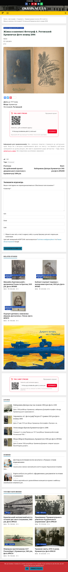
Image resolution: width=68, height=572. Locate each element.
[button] (3, 13)
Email (5, 220)
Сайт (5, 227)
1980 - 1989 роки (41, 512)
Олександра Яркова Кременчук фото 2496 (30, 428)
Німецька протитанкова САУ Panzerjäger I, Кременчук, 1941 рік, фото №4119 (18, 551)
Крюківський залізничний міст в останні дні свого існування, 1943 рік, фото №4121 (18, 519)
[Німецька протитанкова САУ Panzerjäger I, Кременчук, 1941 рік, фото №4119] (18, 537)
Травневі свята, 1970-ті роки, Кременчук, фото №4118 (47, 550)
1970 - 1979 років (41, 544)
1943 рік (7, 512)
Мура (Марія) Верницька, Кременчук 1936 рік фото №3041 (37, 439)
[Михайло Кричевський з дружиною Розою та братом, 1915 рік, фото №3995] (18, 270)
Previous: (14, 170)
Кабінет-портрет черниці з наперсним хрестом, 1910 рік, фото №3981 (49, 284)
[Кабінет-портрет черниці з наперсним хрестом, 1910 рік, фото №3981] (49, 270)
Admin (5, 39)
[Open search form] (65, 13)
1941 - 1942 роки (9, 544)
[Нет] (66, 567)
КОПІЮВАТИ (52, 131)
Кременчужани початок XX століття (13, 28)
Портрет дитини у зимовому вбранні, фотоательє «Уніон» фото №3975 (18, 316)
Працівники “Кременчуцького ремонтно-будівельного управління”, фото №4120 (48, 519)
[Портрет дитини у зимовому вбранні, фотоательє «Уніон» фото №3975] (18, 301)
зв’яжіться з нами (10, 151)
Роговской (11, 162)
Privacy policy (36, 568)
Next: (49, 168)
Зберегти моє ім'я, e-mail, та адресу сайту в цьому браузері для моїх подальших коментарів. (31, 235)
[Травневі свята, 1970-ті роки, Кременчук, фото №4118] (49, 537)
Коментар (7, 188)
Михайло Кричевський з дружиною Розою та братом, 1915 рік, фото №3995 (18, 284)
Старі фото (8, 277)
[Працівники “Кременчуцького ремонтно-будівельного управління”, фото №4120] (49, 505)
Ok (27, 568)
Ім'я (5, 214)
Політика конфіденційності (46, 239)
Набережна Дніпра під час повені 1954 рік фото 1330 (35, 405)
